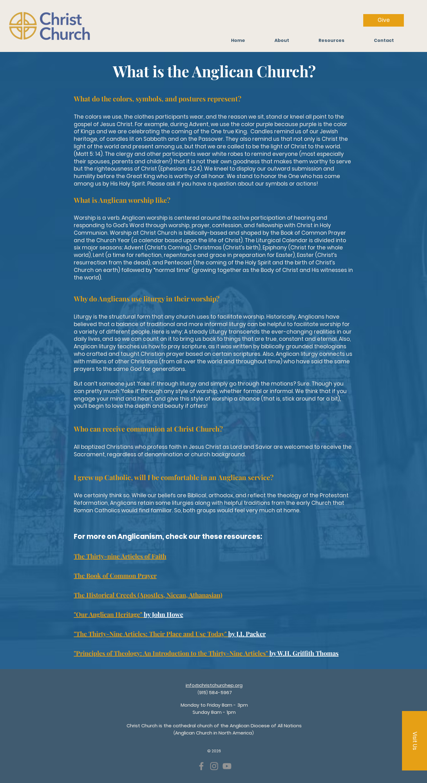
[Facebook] (201, 766)
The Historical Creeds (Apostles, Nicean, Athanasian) (148, 595)
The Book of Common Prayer (115, 575)
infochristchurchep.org (214, 685)
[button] (331, 40)
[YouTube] (227, 766)
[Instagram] (214, 766)
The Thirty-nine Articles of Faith (120, 556)
